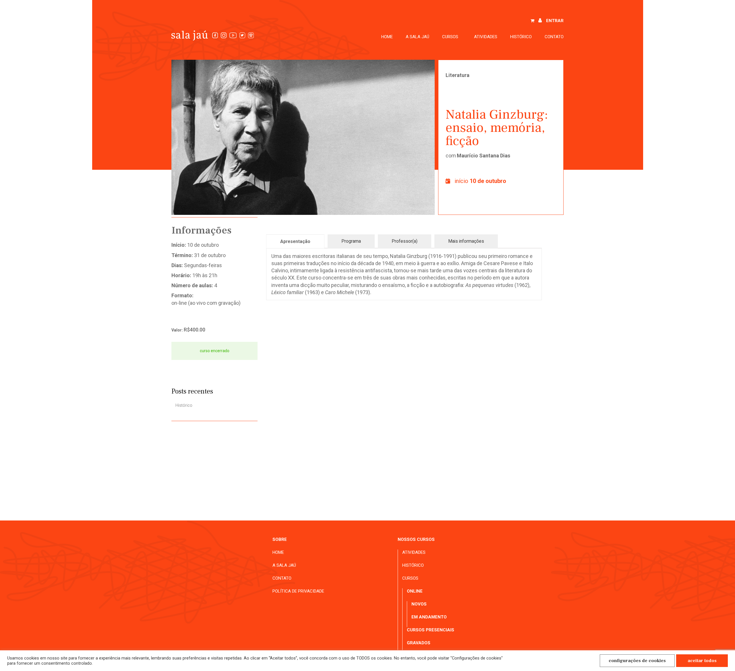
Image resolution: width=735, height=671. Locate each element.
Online (415, 591)
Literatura (457, 75)
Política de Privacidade (298, 591)
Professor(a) (404, 241)
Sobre (279, 539)
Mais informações (466, 241)
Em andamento (429, 617)
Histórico (521, 36)
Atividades (485, 36)
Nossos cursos (416, 539)
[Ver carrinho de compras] (532, 21)
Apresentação (295, 241)
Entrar (555, 20)
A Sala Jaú (417, 36)
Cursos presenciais (430, 630)
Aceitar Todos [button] (702, 661)
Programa (351, 241)
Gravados (418, 642)
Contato (554, 36)
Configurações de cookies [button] (637, 661)
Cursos (410, 578)
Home (387, 36)
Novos (419, 604)
